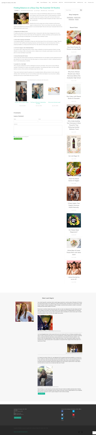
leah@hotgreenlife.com (19, 414)
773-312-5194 (18, 413)
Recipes (76, 19)
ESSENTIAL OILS (80, 2)
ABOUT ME (61, 2)
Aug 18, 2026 (73, 52)
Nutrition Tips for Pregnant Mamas (21, 102)
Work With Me (54, 2)
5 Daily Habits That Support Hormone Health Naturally (74, 205)
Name (15, 119)
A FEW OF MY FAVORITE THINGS (70, 2)
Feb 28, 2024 (22, 105)
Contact (42, 393)
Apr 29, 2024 (55, 105)
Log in (80, 432)
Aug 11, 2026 (73, 80)
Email (39, 119)
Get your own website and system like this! (21, 431)
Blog (50, 2)
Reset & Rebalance (44, 2)
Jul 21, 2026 (74, 282)
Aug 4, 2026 (73, 132)
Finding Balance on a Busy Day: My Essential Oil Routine (37, 8)
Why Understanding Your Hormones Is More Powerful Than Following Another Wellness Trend (74, 125)
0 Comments (51, 10)
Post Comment (18, 138)
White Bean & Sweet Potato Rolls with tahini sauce (74, 252)
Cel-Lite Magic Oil (73, 156)
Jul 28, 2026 (74, 210)
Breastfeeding (70, 17)
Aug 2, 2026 (73, 183)
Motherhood (71, 19)
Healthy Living (44, 10)
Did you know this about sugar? (54, 102)
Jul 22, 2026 (74, 257)
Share (17, 10)
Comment (16, 124)
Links (85, 2)
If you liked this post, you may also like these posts (38, 80)
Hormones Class (91, 2)
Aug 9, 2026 (73, 101)
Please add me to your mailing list (22, 136)
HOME (38, 2)
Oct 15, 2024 (39, 105)
